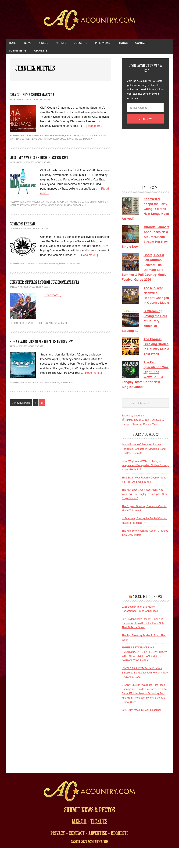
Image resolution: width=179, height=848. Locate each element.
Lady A (84, 135)
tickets (98, 821)
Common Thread (22, 223)
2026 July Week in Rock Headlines (142, 710)
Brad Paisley (32, 201)
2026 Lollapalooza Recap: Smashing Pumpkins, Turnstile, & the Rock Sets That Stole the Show (143, 623)
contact (77, 833)
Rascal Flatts (63, 205)
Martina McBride (20, 138)
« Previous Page (21, 402)
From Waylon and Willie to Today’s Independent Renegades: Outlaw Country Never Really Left (145, 465)
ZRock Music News (147, 596)
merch (79, 821)
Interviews (31, 382)
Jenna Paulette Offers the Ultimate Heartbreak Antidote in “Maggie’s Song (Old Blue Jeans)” (144, 448)
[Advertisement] (148, 157)
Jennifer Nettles (54, 135)
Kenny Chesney (29, 205)
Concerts (31, 263)
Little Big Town (97, 135)
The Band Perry (83, 138)
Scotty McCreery (48, 138)
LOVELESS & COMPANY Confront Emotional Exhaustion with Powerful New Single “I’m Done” (145, 672)
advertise (97, 833)
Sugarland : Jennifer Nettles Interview (41, 341)
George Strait (88, 201)
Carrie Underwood (52, 201)
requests (119, 833)
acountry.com (97, 841)
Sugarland (66, 138)
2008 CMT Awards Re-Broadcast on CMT (39, 157)
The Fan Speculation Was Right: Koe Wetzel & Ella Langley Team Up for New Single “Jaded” (144, 494)
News (34, 138)
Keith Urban (72, 135)
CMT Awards (72, 201)
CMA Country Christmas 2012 (32, 94)
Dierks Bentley (34, 135)
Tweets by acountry (133, 415)
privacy (58, 833)
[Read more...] (94, 126)
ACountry (89, 21)
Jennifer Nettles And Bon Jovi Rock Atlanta (44, 282)
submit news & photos (89, 810)
